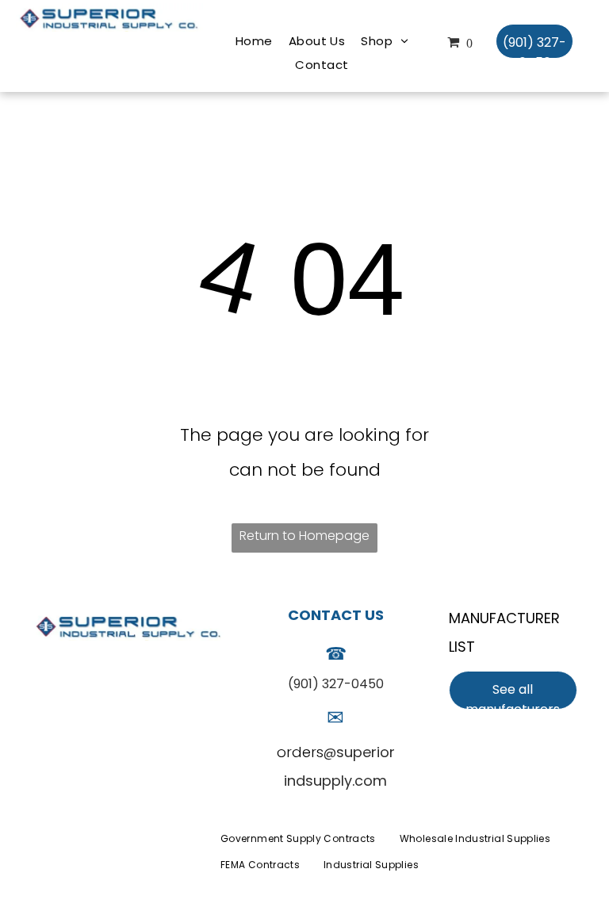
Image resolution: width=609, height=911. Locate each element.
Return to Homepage (304, 535)
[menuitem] (254, 41)
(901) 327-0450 (336, 684)
